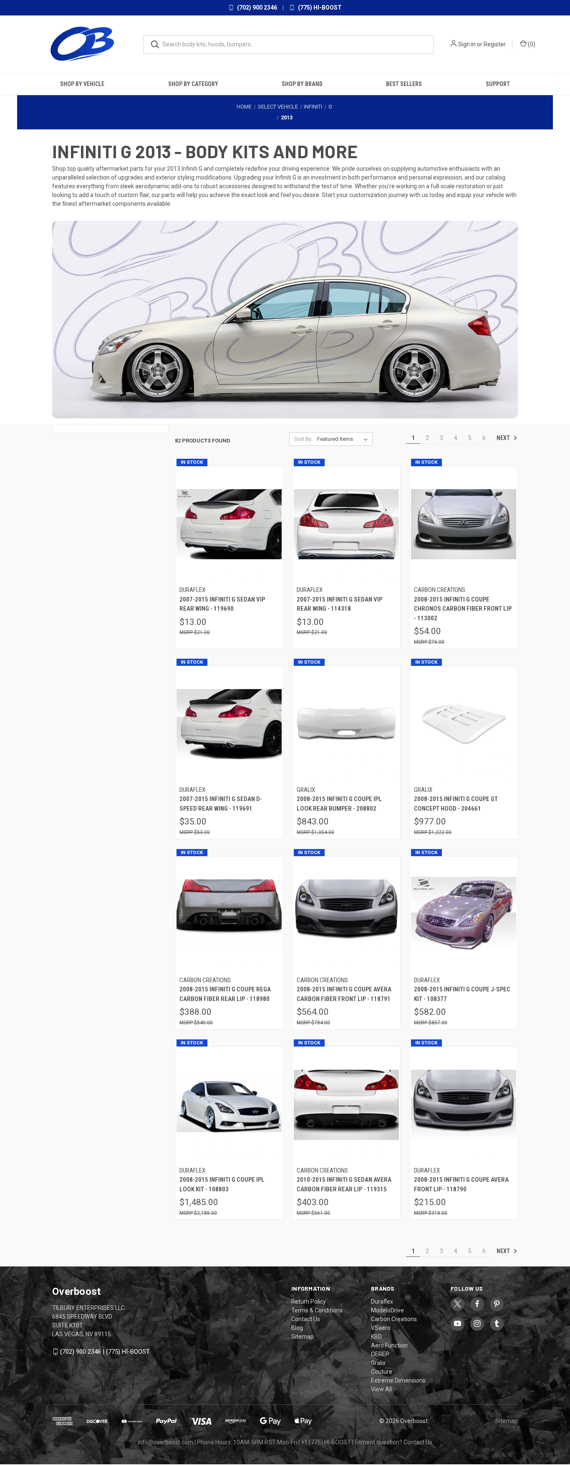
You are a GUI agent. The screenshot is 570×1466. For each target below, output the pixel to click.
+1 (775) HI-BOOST (326, 1442)
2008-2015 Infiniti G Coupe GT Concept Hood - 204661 (456, 803)
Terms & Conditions (317, 1310)
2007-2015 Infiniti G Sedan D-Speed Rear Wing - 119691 (220, 803)
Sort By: (303, 439)
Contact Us (305, 1319)
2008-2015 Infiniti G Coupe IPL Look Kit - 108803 (222, 1184)
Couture (381, 1371)
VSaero (381, 1327)
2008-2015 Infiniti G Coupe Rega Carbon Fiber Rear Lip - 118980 (225, 994)
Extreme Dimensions (398, 1380)
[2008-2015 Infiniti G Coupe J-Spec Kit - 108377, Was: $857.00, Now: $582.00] (463, 914)
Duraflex (382, 1301)
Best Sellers (404, 84)
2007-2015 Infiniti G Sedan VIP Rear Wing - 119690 (222, 604)
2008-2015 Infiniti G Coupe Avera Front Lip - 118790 (461, 1184)
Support (498, 84)
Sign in (467, 44)
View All (381, 1389)
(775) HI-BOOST (319, 7)
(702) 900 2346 (256, 7)
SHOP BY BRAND (302, 84)
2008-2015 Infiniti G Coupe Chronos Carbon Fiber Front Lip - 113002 (463, 609)
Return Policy (308, 1301)
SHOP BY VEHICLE (82, 84)
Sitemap (302, 1336)
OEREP (380, 1354)
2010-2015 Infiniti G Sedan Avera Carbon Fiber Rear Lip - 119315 (344, 1184)
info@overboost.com (165, 1442)
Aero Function (389, 1345)
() (531, 44)
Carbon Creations (394, 1319)
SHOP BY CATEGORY (193, 84)
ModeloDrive (387, 1310)
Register (495, 44)
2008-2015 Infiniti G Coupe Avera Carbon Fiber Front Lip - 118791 (344, 994)
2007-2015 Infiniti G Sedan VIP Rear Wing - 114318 (339, 604)
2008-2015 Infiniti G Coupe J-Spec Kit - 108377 (462, 994)
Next (504, 438)
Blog (297, 1327)
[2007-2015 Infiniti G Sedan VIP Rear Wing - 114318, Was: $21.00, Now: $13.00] (346, 524)
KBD (376, 1336)
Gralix (378, 1363)
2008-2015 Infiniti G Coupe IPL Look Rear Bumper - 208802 (339, 803)
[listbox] (344, 439)
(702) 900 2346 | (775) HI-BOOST (105, 1351)
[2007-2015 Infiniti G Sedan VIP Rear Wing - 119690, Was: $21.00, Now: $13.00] (229, 524)
